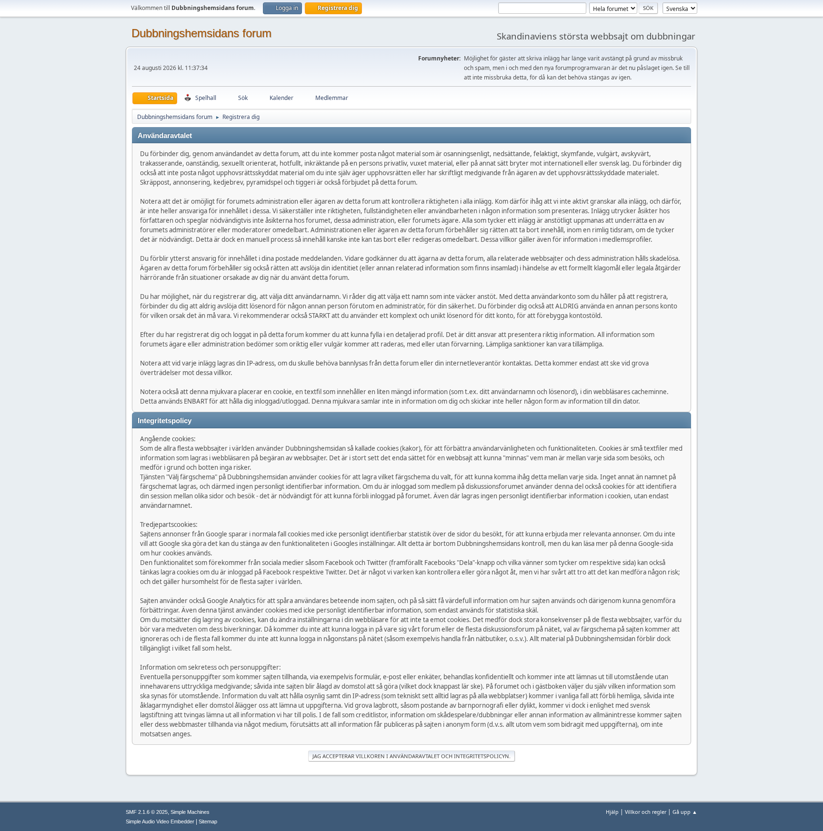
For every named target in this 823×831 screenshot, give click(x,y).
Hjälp (612, 811)
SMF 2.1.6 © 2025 (147, 812)
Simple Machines (190, 812)
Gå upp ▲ (684, 811)
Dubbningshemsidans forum (201, 33)
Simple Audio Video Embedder (160, 821)
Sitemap (208, 821)
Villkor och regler (645, 811)
